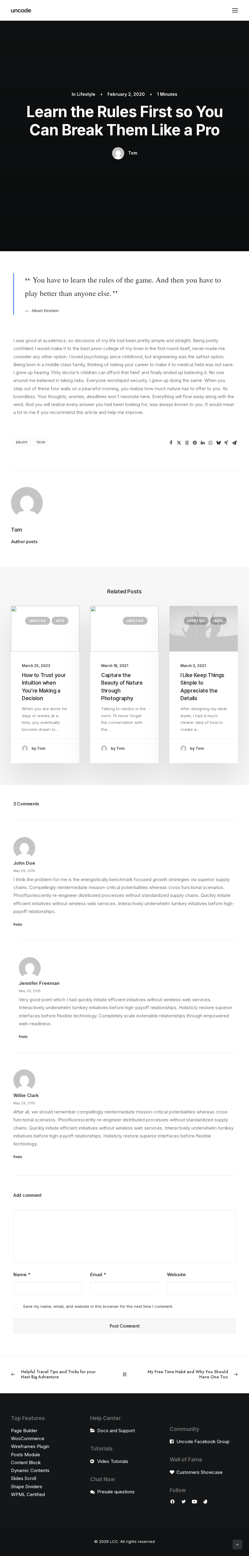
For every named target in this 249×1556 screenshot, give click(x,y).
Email (98, 1274)
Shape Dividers (26, 1486)
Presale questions (116, 1492)
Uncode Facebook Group (203, 1441)
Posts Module (25, 1454)
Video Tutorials (112, 1461)
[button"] (172, 1502)
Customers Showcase (199, 1472)
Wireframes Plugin (30, 1446)
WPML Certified (28, 1494)
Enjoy (22, 442)
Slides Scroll (23, 1478)
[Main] (124, 1374)
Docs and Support (116, 1430)
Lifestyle (86, 94)
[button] (171, 442)
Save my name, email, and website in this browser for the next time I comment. (98, 1306)
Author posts (24, 541)
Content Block (26, 1462)
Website (176, 1274)
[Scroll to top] (237, 1544)
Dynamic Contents (30, 1470)
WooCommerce (27, 1438)
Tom (132, 152)
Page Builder (24, 1430)
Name (21, 1274)
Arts (60, 621)
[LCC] (21, 10)
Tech (40, 442)
